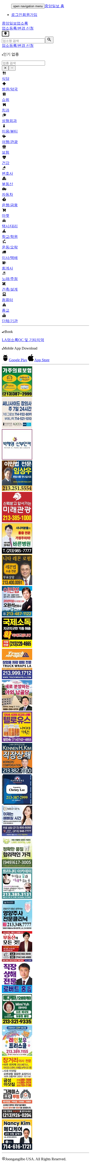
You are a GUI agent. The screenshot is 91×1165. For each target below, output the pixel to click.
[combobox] (23, 63)
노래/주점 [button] (10, 279)
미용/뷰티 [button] (10, 131)
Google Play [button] (18, 360)
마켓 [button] (5, 216)
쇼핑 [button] (5, 100)
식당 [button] (5, 79)
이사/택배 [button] (10, 258)
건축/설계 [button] (10, 289)
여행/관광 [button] (10, 142)
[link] (45, 382)
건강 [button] (5, 163)
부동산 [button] (7, 184)
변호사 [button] (7, 173)
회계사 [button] (7, 268)
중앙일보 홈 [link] (54, 6)
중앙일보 (15, 23)
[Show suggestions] (5, 68)
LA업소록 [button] (10, 340)
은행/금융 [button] (10, 205)
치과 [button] (5, 110)
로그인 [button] (16, 15)
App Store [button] (41, 360)
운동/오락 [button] (10, 247)
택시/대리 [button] (10, 226)
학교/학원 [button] (10, 237)
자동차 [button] (7, 194)
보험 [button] (5, 152)
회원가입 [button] (29, 15)
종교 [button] (5, 310)
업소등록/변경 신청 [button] (18, 28)
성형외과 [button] (9, 121)
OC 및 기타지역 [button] (31, 340)
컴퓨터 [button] (7, 300)
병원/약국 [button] (10, 89)
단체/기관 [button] (10, 321)
